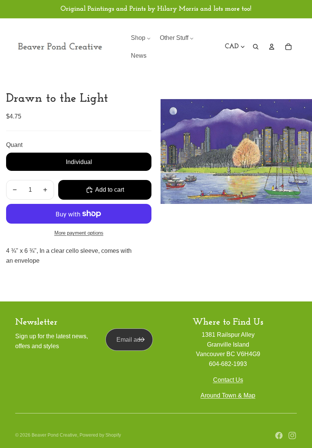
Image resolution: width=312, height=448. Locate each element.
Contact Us (228, 380)
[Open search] (255, 46)
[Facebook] (278, 435)
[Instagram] (292, 435)
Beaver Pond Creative (54, 435)
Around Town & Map (228, 395)
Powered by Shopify (100, 435)
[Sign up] (142, 340)
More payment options (78, 233)
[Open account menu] (271, 46)
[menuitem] (140, 38)
